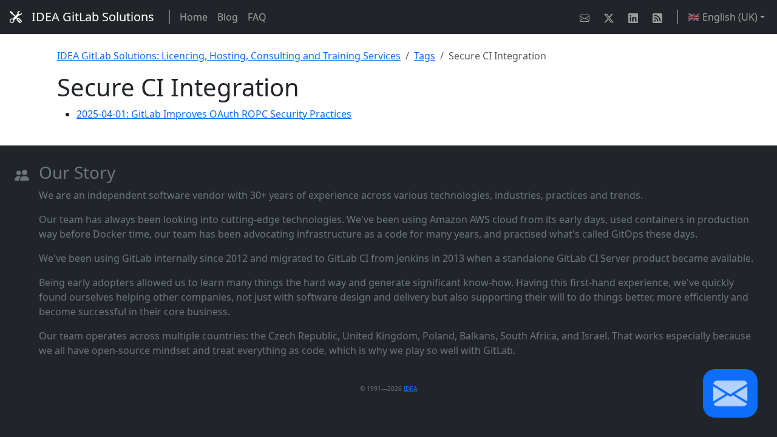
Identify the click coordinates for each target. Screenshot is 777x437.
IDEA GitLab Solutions (93, 16)
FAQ (257, 17)
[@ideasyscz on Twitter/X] (611, 17)
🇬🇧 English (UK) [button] (723, 17)
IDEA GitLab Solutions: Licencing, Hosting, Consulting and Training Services (229, 55)
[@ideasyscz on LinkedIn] (635, 17)
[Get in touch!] (587, 17)
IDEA (410, 388)
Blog (227, 17)
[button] (730, 393)
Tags (424, 55)
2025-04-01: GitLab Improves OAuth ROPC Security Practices (213, 114)
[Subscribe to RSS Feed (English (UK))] (660, 17)
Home (194, 17)
